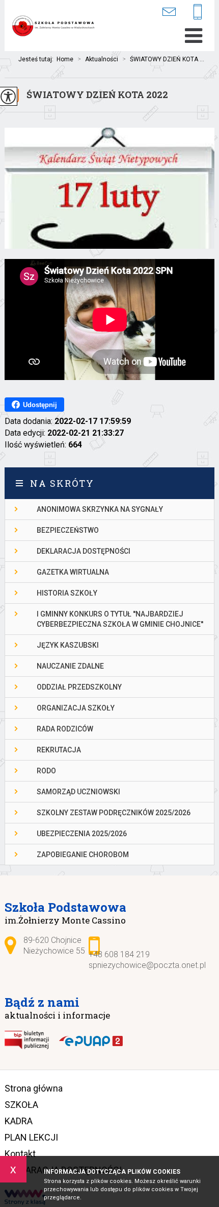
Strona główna (34, 1088)
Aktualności (97, 59)
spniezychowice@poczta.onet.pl (175, 11)
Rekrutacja (59, 750)
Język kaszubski (68, 645)
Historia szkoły (67, 593)
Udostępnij (40, 405)
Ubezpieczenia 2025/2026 (82, 834)
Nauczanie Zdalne (70, 666)
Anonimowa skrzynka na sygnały (100, 509)
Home (65, 59)
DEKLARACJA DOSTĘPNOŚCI (83, 551)
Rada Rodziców (65, 729)
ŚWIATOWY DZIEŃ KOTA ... (163, 59)
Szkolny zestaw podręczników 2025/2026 (113, 813)
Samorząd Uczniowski (78, 792)
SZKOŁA (21, 1104)
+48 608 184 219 (201, 12)
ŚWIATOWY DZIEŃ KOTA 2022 (97, 94)
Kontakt (20, 1153)
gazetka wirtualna (73, 572)
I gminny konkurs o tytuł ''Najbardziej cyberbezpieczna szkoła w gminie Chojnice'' (120, 619)
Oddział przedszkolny (79, 687)
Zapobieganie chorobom (83, 854)
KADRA (19, 1121)
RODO (46, 771)
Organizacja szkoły (76, 708)
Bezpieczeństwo (68, 530)
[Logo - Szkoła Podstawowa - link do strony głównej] (55, 27)
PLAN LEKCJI (31, 1137)
